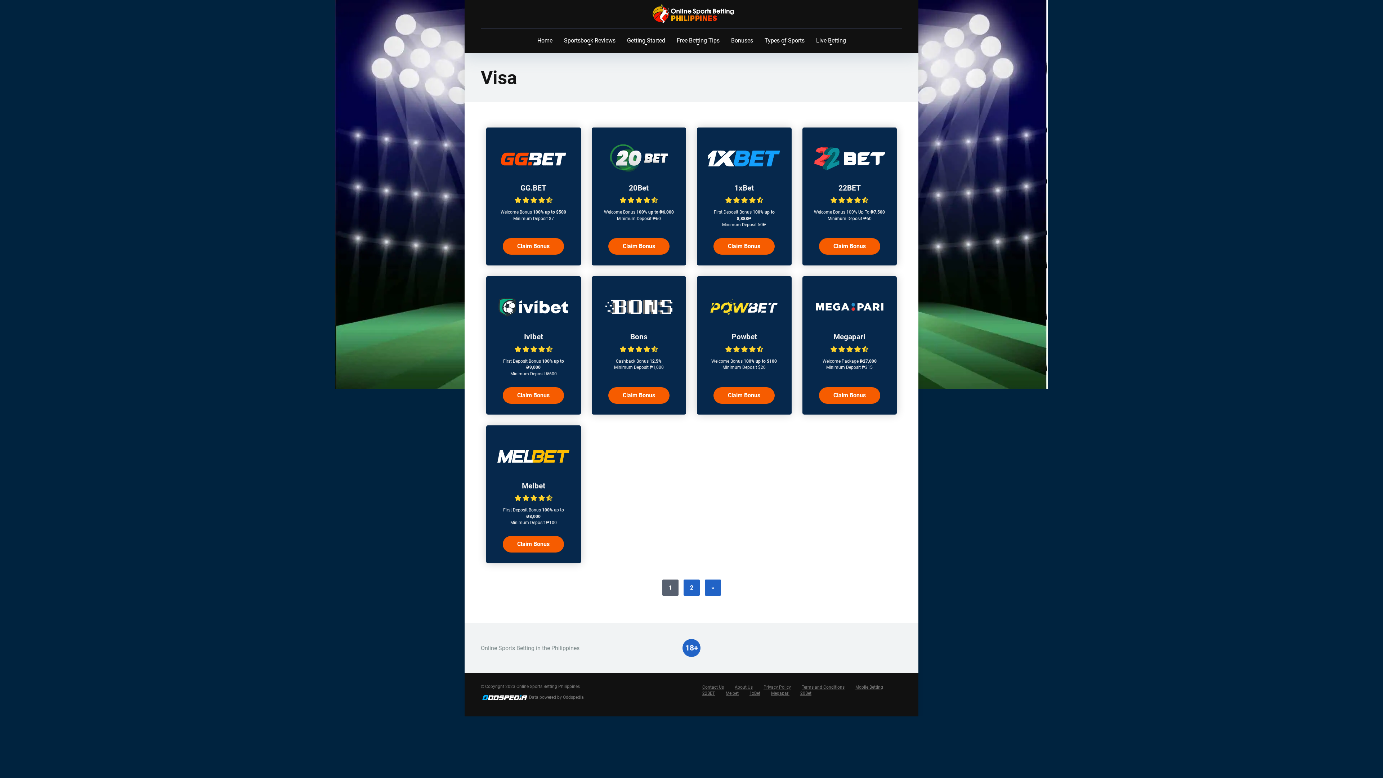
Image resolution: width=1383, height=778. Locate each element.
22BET (849, 187)
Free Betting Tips (698, 40)
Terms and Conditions (823, 687)
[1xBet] (744, 170)
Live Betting (831, 40)
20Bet (639, 187)
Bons (639, 336)
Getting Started (646, 40)
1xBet (744, 187)
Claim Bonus (533, 246)
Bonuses (742, 40)
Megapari (849, 336)
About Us (744, 687)
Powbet (744, 336)
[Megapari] (850, 319)
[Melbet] (533, 468)
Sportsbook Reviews (590, 40)
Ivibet (533, 336)
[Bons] (639, 319)
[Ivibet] (533, 319)
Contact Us (713, 687)
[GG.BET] (533, 170)
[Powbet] (744, 319)
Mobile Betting (869, 687)
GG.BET (533, 187)
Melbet (533, 485)
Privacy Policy (777, 687)
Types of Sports (785, 40)
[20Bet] (639, 170)
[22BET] (850, 170)
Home (544, 40)
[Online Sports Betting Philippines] (691, 13)
